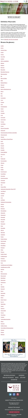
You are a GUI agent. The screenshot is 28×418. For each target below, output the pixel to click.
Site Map (22, 377)
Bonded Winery (4, 82)
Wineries (21, 375)
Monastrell (3, 215)
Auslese (2, 58)
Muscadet (3, 219)
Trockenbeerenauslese (5, 319)
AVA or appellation (5, 61)
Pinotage (3, 247)
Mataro (2, 204)
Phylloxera (3, 243)
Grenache (3, 180)
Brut (2, 95)
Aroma (2, 54)
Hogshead (3, 182)
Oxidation (3, 234)
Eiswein (2, 145)
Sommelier (3, 293)
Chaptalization (4, 106)
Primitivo (3, 258)
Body (2, 80)
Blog (16, 377)
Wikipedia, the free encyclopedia (11, 39)
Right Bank (3, 278)
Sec (1, 284)
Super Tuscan (3, 299)
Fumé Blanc (3, 174)
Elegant (2, 147)
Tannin (2, 306)
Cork (2, 115)
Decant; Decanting (5, 128)
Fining (2, 165)
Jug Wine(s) (3, 191)
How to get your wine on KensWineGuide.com (14, 403)
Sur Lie (2, 302)
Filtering (2, 163)
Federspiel (3, 158)
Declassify (3, 130)
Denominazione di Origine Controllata (9, 132)
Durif (2, 141)
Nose (2, 226)
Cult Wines (3, 124)
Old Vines (3, 232)
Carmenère (3, 98)
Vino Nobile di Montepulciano (7, 328)
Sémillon (2, 286)
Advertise (14, 379)
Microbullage (3, 210)
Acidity (2, 45)
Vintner (2, 332)
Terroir (2, 312)
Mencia (2, 206)
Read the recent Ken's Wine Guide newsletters (14, 415)
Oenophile (3, 228)
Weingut (2, 334)
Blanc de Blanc (4, 78)
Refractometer (4, 273)
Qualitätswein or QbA (5, 267)
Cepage (2, 102)
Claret (2, 108)
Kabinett (2, 193)
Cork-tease (3, 119)
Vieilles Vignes (4, 325)
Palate (2, 236)
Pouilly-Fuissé (4, 254)
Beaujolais (3, 69)
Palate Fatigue (4, 239)
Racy (2, 271)
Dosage (2, 137)
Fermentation (4, 160)
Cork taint (3, 117)
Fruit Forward (4, 171)
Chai (2, 104)
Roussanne (3, 280)
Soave (2, 291)
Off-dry (2, 230)
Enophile (2, 150)
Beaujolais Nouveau (5, 72)
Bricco (2, 91)
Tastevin (2, 308)
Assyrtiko (3, 56)
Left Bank (3, 200)
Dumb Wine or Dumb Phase (7, 139)
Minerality (3, 213)
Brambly (2, 87)
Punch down (3, 260)
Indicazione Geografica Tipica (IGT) (8, 189)
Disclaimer (14, 398)
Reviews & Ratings (9, 375)
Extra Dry (3, 154)
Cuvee (2, 126)
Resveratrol (3, 275)
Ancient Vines (4, 50)
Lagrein (2, 195)
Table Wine (3, 304)
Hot (1, 184)
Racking (2, 269)
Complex (3, 113)
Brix (1, 93)
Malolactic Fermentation (6, 202)
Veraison (2, 323)
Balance (2, 63)
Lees (2, 197)
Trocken (2, 317)
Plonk (2, 249)
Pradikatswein (4, 256)
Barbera (2, 65)
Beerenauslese (4, 74)
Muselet (2, 221)
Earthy (2, 143)
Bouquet (2, 85)
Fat (1, 156)
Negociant (3, 223)
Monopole (3, 217)
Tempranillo (3, 310)
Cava (2, 100)
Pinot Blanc (3, 245)
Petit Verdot (3, 241)
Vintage (2, 330)
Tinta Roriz (3, 315)
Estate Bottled (4, 152)
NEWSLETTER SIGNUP (14, 407)
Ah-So (2, 48)
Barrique (2, 67)
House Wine (3, 187)
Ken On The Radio (8, 377)
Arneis (2, 52)
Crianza (2, 121)
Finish (2, 167)
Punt (2, 262)
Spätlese (2, 295)
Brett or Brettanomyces (6, 89)
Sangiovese (3, 282)
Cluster (2, 111)
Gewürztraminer (4, 178)
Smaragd (3, 289)
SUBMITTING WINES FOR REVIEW (14, 400)
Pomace (2, 252)
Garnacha (3, 176)
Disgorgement (4, 134)
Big (1, 76)
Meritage (3, 208)
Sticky (2, 297)
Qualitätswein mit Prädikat (6, 265)
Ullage (2, 321)
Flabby (2, 169)
